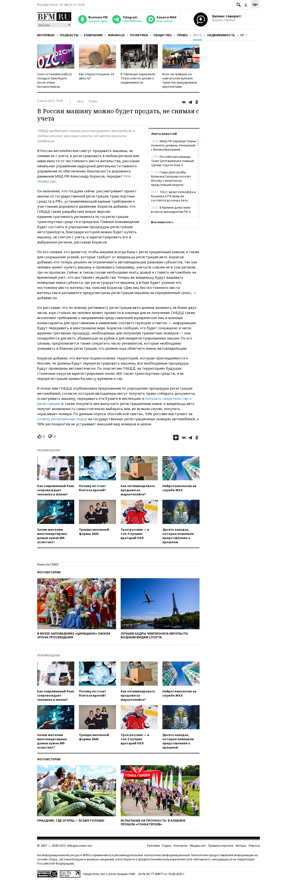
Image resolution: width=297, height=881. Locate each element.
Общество (162, 35)
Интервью (46, 35)
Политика (139, 35)
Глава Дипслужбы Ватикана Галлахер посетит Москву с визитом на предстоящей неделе (171, 178)
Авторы (241, 845)
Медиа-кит (198, 845)
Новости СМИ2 (47, 564)
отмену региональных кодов (62, 418)
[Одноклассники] (197, 102)
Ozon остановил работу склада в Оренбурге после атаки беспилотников (54, 80)
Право (182, 35)
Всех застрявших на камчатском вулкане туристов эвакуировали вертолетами (179, 80)
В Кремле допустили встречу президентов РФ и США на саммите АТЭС (171, 211)
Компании (93, 35)
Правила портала (220, 845)
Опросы (254, 845)
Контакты (180, 845)
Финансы (116, 35)
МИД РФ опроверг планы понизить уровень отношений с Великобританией (173, 145)
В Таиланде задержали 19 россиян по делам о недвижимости (138, 78)
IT (242, 35)
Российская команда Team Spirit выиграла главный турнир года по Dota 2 (172, 161)
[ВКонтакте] (184, 102)
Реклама (153, 845)
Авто (197, 35)
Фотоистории (49, 572)
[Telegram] (190, 102)
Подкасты (69, 35)
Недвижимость (221, 35)
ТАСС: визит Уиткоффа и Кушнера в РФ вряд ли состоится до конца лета (173, 196)
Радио (166, 845)
